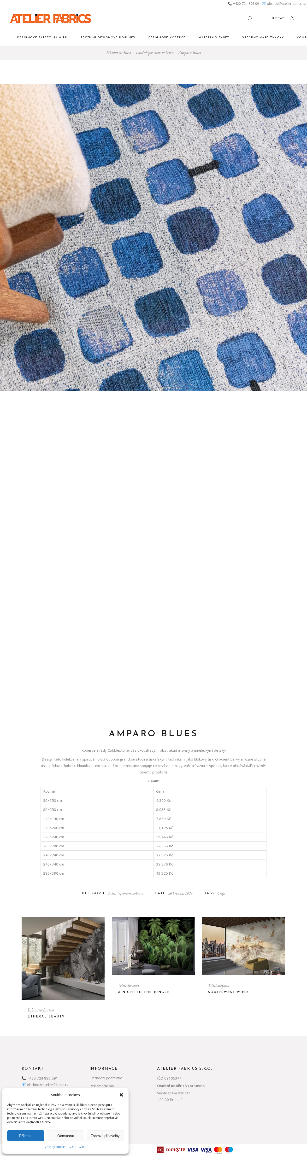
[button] (121, 1094)
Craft (221, 893)
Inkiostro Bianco (41, 1010)
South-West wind (228, 992)
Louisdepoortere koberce (125, 893)
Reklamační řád (101, 1085)
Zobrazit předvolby (105, 1136)
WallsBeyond (128, 985)
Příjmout (25, 1136)
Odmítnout (65, 1136)
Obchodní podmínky (105, 1077)
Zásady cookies (55, 1147)
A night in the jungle (144, 992)
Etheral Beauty (46, 1016)
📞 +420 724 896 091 (244, 3)
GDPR (72, 1147)
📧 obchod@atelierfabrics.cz (284, 3)
